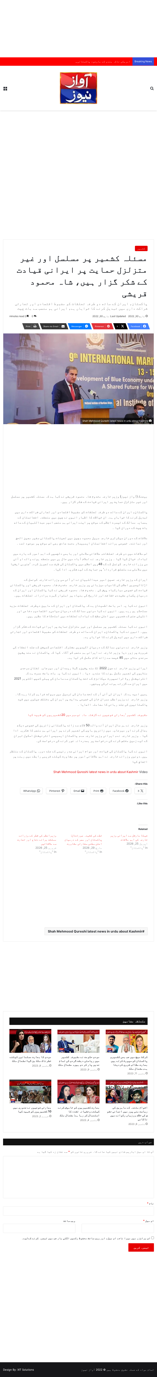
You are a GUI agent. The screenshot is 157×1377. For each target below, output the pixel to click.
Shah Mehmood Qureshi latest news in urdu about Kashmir (95, 772)
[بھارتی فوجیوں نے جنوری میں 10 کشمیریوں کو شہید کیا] (30, 1091)
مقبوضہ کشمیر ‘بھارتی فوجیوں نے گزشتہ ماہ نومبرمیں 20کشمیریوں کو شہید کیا (88, 715)
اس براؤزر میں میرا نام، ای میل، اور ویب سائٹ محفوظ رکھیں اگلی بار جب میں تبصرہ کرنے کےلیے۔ (86, 1238)
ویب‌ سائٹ (69, 1220)
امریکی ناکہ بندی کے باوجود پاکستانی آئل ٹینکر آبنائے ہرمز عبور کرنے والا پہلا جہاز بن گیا (65, 61)
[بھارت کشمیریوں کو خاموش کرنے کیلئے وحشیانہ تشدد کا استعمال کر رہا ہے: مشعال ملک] (78, 1091)
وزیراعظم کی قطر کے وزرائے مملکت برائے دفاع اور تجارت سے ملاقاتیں (36, 839)
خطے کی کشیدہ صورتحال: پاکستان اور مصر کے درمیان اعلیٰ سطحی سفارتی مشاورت (83, 839)
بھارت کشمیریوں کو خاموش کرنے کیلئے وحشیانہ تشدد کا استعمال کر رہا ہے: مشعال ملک (79, 1111)
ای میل (148, 1220)
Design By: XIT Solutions (18, 1369)
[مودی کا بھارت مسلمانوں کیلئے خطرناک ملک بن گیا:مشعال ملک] (30, 1041)
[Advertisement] (78, 28)
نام (150, 1203)
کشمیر (141, 248)
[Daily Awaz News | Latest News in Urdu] (78, 88)
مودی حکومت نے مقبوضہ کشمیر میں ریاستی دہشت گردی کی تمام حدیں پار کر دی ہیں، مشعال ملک (79, 1060)
